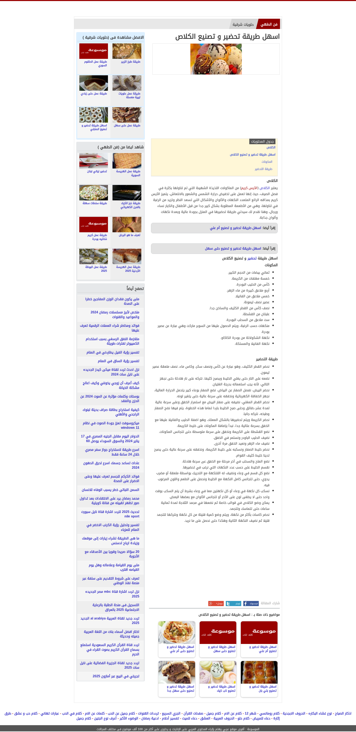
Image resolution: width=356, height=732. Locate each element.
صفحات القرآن (193, 713)
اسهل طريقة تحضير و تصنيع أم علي (235, 228)
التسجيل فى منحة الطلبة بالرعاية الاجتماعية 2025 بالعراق (116, 607)
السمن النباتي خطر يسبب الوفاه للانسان (110, 490)
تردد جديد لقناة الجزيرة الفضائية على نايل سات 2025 (109, 665)
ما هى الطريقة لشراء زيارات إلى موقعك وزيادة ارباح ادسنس (110, 540)
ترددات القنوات (148, 713)
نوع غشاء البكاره (320, 713)
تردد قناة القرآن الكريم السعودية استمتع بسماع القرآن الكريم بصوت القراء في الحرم (109, 649)
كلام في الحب (72, 713)
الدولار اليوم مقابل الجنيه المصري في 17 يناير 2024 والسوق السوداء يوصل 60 (110, 438)
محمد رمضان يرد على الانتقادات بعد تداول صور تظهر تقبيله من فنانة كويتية (109, 500)
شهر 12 (250, 713)
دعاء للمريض (261, 718)
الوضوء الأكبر (129, 718)
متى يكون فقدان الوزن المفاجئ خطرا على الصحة (112, 301)
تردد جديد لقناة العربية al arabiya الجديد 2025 (110, 620)
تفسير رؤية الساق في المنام (118, 361)
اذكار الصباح (343, 713)
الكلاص (265, 188)
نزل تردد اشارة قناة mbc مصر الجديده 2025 (112, 594)
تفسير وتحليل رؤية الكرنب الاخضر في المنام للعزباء (113, 527)
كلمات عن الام (95, 713)
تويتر (238, 603)
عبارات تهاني (50, 713)
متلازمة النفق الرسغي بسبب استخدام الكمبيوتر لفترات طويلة (112, 341)
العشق (205, 718)
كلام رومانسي (269, 713)
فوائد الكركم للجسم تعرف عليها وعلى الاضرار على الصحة (111, 478)
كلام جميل (213, 713)
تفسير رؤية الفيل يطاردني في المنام (113, 352)
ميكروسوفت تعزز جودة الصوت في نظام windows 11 (111, 425)
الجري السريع (171, 713)
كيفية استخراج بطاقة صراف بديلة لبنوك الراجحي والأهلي (111, 412)
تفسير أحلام (170, 718)
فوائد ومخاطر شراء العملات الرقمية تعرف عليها (109, 328)
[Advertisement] (214, 107)
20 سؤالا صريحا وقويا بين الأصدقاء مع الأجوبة (112, 554)
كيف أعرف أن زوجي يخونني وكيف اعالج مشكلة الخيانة (111, 385)
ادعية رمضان (150, 718)
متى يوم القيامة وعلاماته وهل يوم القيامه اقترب (114, 567)
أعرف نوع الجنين (105, 718)
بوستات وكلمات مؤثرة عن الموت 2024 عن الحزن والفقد (109, 398)
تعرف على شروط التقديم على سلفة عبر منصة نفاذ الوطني (110, 581)
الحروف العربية (223, 718)
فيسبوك (254, 603)
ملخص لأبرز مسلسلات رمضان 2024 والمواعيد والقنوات (115, 314)
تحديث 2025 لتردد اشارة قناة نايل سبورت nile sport (110, 514)
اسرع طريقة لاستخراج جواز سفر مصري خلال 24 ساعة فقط (112, 452)
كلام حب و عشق (25, 713)
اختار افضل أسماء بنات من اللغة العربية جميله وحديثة (111, 634)
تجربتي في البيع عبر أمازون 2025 (116, 676)
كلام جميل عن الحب (121, 713)
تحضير (252, 258)
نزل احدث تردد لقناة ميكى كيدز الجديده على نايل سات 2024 (111, 372)
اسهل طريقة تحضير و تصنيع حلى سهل (233, 248)
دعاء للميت (189, 718)
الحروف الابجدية (294, 713)
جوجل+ (219, 603)
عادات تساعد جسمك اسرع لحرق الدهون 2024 (111, 465)
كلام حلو (243, 718)
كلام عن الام (233, 713)
